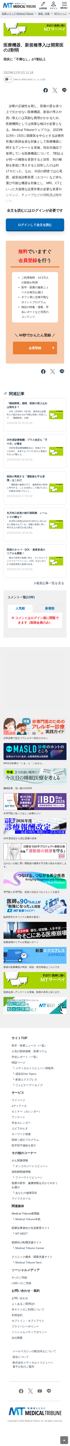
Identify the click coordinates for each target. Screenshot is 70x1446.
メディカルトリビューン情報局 (34, 1068)
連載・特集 (44, 13)
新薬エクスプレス (26, 1079)
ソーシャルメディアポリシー (29, 1332)
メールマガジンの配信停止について (34, 1351)
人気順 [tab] (20, 608)
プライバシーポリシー (25, 1326)
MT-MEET (21, 1233)
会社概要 (17, 1337)
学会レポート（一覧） (25, 1056)
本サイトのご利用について (28, 1309)
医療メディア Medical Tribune (18, 13)
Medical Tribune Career (29, 1248)
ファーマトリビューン (29, 1177)
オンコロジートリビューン (31, 1166)
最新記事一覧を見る (50, 583)
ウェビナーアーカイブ (29, 1085)
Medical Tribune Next (28, 1262)
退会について (20, 1356)
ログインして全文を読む (35, 224)
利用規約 (17, 1315)
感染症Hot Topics (25, 1073)
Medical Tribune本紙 (27, 1219)
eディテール (19, 1105)
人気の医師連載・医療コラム (29, 1051)
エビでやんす (20, 1128)
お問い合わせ (20, 1298)
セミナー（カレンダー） (27, 1111)
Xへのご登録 (19, 1277)
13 (10, 79)
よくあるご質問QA (23, 1303)
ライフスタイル (21, 1198)
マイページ (18, 1100)
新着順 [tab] (49, 608)
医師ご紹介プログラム (25, 1139)
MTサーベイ (60, 13)
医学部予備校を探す (24, 1145)
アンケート (18, 1117)
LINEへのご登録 (21, 1283)
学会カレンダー (21, 1122)
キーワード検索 (21, 1134)
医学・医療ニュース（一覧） (29, 1045)
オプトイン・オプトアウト (28, 1320)
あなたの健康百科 (26, 1192)
